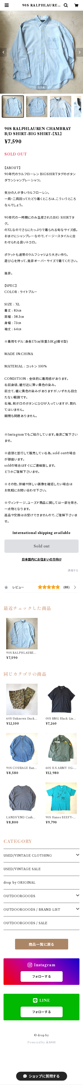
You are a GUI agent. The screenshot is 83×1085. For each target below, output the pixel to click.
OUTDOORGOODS (19, 896)
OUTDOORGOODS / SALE (26, 923)
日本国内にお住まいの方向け (42, 559)
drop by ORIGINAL (20, 883)
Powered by (36, 1042)
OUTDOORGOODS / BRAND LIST (32, 910)
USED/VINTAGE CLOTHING (28, 856)
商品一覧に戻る (41, 944)
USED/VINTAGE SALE (22, 869)
